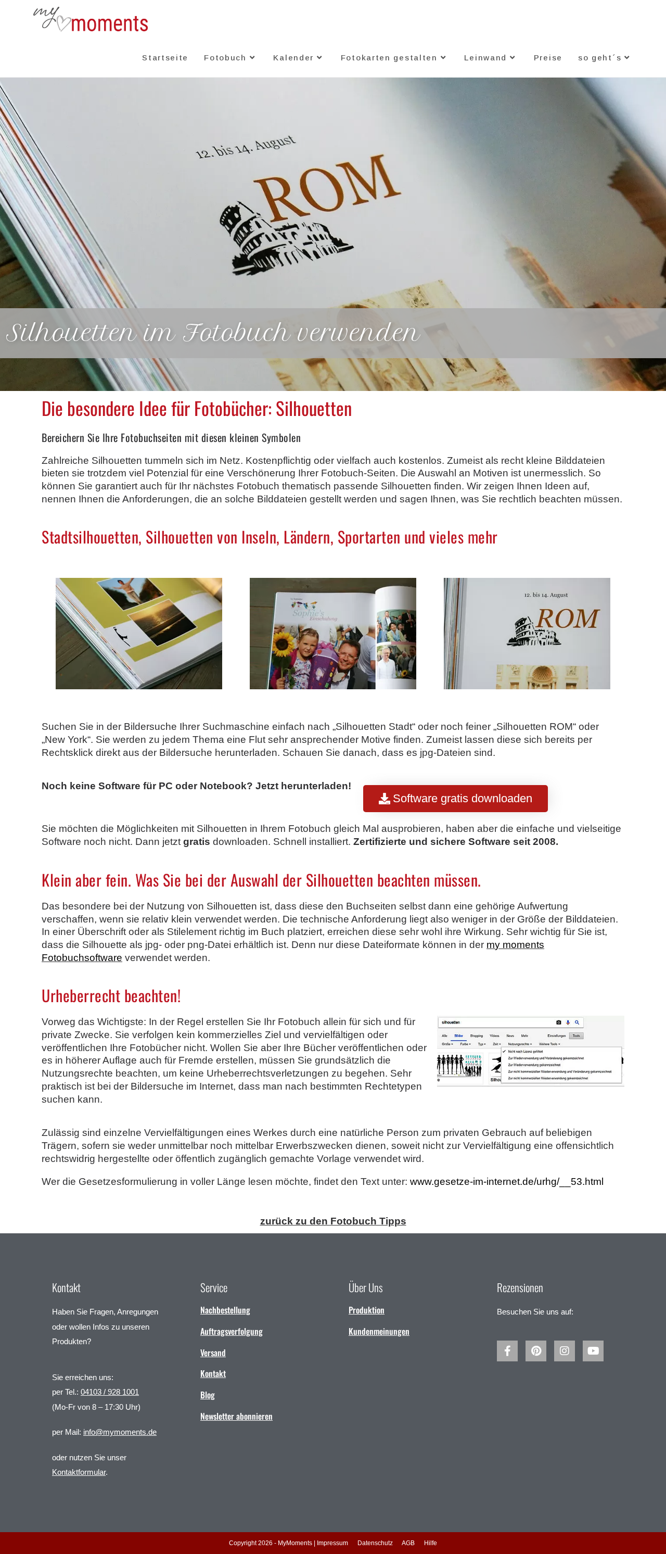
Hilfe (430, 1543)
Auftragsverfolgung (231, 1331)
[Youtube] (593, 1351)
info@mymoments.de (120, 1431)
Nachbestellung (225, 1310)
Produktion (367, 1310)
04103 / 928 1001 (110, 1391)
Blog (207, 1394)
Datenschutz (375, 1543)
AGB (408, 1543)
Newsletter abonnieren (236, 1416)
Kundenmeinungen (379, 1331)
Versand (213, 1352)
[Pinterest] (536, 1351)
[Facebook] (507, 1351)
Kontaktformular (79, 1472)
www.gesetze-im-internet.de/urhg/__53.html (507, 1181)
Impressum (332, 1543)
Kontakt (213, 1373)
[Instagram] (564, 1351)
